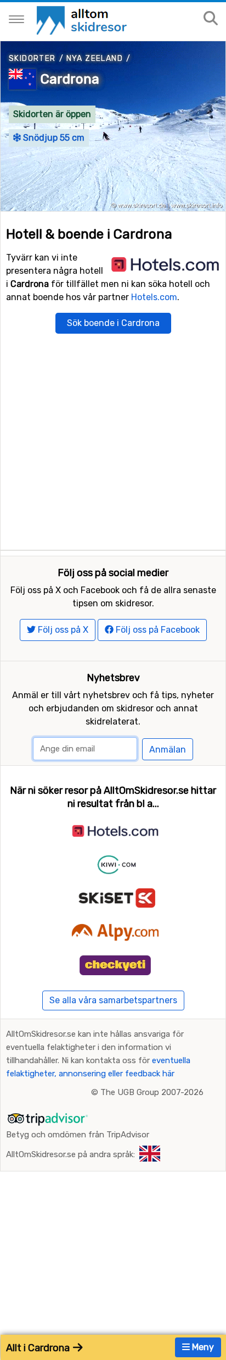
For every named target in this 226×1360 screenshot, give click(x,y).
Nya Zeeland (94, 58)
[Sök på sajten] (210, 19)
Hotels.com (154, 297)
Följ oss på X (62, 629)
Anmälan (167, 749)
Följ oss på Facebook (157, 629)
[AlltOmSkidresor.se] (83, 19)
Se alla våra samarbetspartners (113, 1000)
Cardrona (70, 79)
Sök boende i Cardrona (113, 323)
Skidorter (32, 58)
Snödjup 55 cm (52, 137)
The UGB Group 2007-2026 (152, 1092)
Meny (202, 1347)
